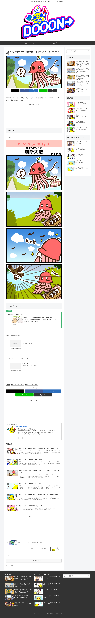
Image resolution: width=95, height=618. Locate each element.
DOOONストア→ (59, 613)
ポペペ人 (28, 384)
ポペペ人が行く (35, 384)
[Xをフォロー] (19, 438)
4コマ (8, 384)
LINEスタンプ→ (50, 613)
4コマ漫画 (18, 384)
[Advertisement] (34, 115)
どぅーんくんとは (36, 613)
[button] (52, 90)
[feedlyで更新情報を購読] (22, 438)
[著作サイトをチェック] (17, 438)
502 (23, 384)
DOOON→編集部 (21, 426)
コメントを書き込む (34, 561)
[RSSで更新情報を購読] (24, 438)
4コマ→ (43, 613)
